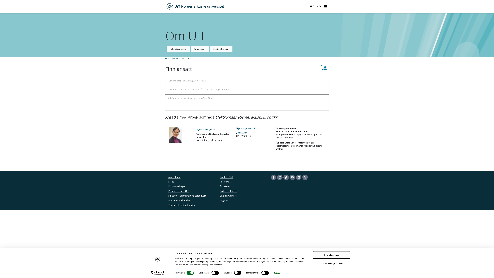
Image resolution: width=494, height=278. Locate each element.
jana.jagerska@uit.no (248, 128)
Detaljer (277, 273)
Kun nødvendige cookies (331, 263)
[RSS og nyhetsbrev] (305, 177)
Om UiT (175, 59)
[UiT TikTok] (286, 177)
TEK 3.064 (242, 132)
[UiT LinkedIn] (298, 177)
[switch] (215, 273)
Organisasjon (199, 49)
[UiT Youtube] (292, 177)
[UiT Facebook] (273, 177)
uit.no (167, 59)
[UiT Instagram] (280, 177)
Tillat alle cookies (331, 255)
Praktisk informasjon (178, 49)
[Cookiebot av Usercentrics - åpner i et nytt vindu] (157, 273)
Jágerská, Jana (205, 129)
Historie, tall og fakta (221, 49)
